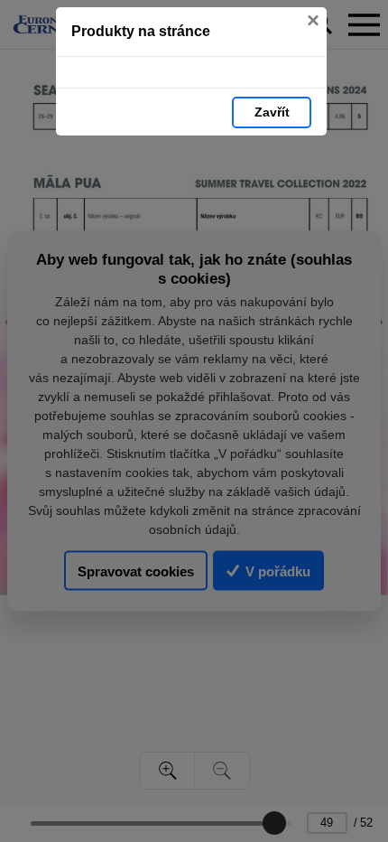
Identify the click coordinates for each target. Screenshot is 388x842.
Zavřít (272, 112)
